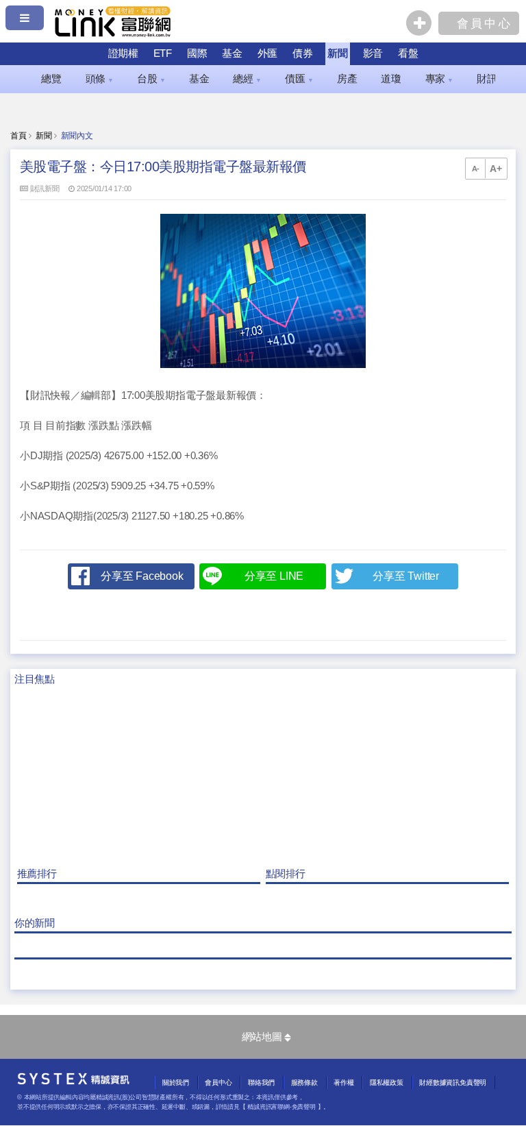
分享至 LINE (274, 576)
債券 (302, 53)
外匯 (268, 53)
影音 (373, 53)
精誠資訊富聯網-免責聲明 (281, 1106)
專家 (439, 78)
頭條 (100, 78)
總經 (247, 78)
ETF (162, 53)
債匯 (299, 78)
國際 (197, 53)
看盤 (408, 53)
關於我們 (175, 1082)
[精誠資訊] (73, 1081)
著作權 (343, 1082)
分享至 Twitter (406, 576)
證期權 (123, 53)
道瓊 (391, 78)
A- (476, 168)
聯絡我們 (261, 1082)
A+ (496, 168)
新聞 (337, 53)
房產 (347, 78)
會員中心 (218, 1082)
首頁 (18, 135)
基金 (232, 53)
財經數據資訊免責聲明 (452, 1082)
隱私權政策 (386, 1082)
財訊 (491, 78)
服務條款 (304, 1082)
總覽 (51, 78)
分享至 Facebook (142, 576)
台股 (151, 78)
